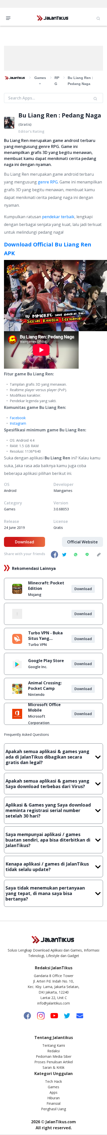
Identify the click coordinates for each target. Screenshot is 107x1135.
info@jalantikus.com (53, 1003)
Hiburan (53, 1098)
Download (24, 542)
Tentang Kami (53, 1045)
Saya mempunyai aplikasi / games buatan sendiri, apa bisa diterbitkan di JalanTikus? (47, 839)
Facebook (18, 417)
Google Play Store (46, 660)
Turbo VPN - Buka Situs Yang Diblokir (45, 635)
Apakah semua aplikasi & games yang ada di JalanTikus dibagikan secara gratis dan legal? (47, 756)
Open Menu (9, 17)
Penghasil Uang (53, 1109)
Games (53, 1087)
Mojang (34, 594)
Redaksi (53, 1051)
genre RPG (48, 182)
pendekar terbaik (58, 216)
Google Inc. (37, 666)
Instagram (18, 423)
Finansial (53, 1103)
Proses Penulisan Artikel (53, 1062)
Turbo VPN (37, 644)
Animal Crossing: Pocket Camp (45, 685)
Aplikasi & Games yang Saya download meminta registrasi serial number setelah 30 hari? (48, 810)
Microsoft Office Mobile (44, 707)
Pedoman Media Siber (53, 1056)
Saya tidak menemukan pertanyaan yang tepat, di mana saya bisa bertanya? (45, 893)
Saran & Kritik (53, 1067)
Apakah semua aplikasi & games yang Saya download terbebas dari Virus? (47, 783)
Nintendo (36, 694)
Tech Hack (53, 1081)
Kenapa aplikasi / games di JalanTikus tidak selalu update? (47, 866)
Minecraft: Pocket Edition (46, 585)
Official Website (82, 542)
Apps (53, 1092)
